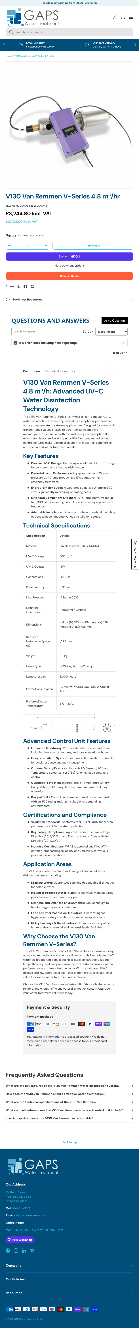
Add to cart (93, 245)
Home (9, 56)
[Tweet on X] (18, 286)
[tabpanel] (69, 686)
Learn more (91, 3)
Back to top (69, 1142)
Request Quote (69, 276)
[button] (123, 17)
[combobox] (69, 32)
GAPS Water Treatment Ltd (28, 1319)
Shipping (11, 235)
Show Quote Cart (135, 554)
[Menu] (131, 17)
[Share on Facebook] (25, 286)
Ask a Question (114, 321)
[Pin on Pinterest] (32, 286)
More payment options (69, 265)
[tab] (31, 371)
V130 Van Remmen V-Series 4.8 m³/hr (34, 56)
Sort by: (88, 332)
